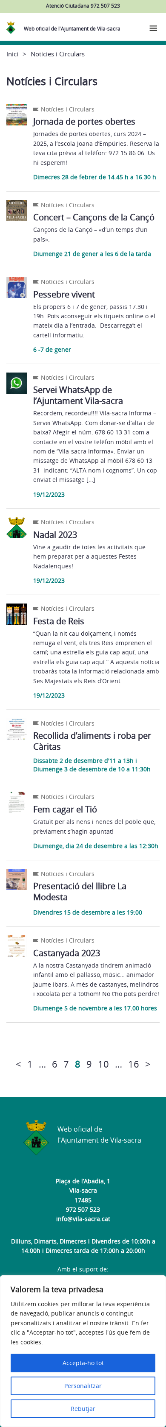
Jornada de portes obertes (84, 121)
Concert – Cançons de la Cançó (94, 217)
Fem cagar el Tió (65, 809)
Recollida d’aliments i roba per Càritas (92, 741)
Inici (12, 54)
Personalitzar (83, 1386)
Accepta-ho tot (83, 1363)
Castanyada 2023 (66, 953)
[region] (83, 1351)
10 (103, 1063)
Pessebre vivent (64, 294)
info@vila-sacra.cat (83, 1219)
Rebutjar (83, 1409)
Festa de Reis (58, 621)
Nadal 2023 (55, 534)
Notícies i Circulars (67, 109)
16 (133, 1063)
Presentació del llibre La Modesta (79, 891)
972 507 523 (83, 1209)
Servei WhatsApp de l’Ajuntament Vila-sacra (78, 395)
